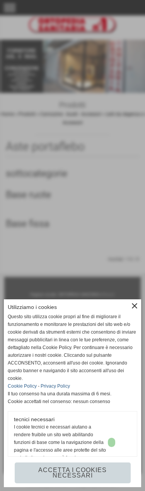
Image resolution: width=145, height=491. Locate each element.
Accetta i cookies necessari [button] (72, 473)
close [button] (134, 305)
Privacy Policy (55, 386)
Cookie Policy (22, 386)
